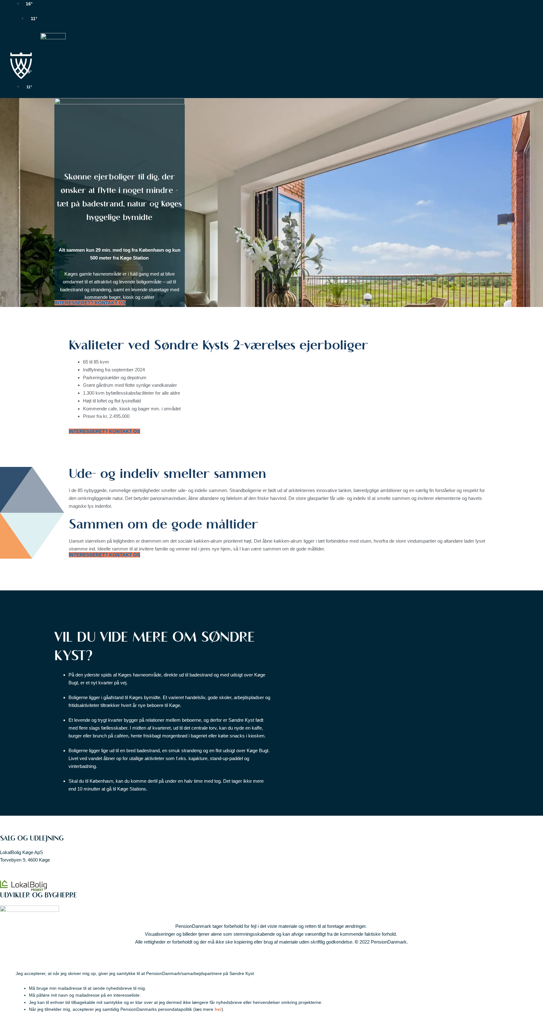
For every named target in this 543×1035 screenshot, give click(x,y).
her (218, 1009)
